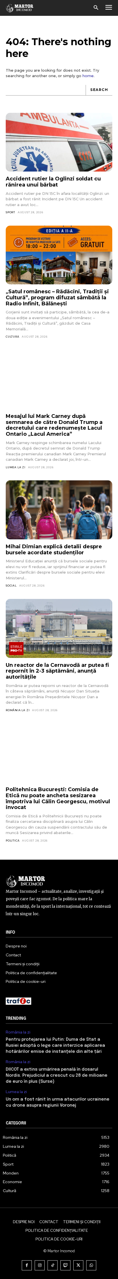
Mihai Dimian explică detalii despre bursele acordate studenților (54, 549)
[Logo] (20, 8)
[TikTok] (53, 1265)
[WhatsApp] (91, 1265)
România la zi (18, 710)
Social (11, 585)
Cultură (12, 336)
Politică (12, 840)
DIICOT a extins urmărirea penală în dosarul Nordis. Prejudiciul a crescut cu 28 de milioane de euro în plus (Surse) (56, 1075)
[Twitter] (78, 1265)
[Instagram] (40, 1265)
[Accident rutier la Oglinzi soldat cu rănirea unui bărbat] (59, 142)
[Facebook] (27, 1265)
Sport (10, 212)
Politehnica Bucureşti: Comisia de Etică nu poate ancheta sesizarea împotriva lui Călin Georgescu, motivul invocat (58, 798)
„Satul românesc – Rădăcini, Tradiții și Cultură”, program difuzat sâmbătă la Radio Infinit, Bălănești (57, 297)
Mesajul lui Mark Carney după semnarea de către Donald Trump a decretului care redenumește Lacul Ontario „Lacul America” (54, 425)
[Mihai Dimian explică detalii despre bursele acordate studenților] (59, 509)
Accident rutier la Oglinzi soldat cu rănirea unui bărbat (53, 182)
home (88, 75)
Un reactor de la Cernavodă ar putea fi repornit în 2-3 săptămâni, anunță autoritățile (57, 671)
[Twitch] (65, 1265)
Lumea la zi (15, 467)
